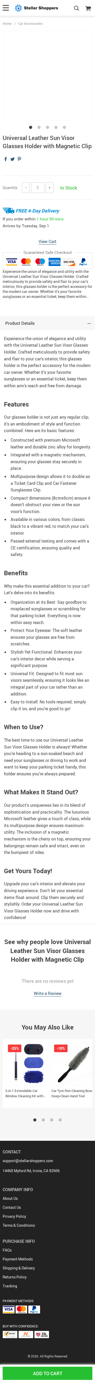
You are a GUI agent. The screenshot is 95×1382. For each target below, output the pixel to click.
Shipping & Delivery (19, 1267)
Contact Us (12, 1207)
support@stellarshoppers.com (28, 1160)
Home (7, 23)
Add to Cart (47, 1373)
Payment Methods (18, 1259)
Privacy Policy (14, 1216)
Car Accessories (30, 23)
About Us (10, 1198)
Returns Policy (15, 1276)
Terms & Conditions (19, 1225)
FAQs (7, 1250)
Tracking (10, 1285)
